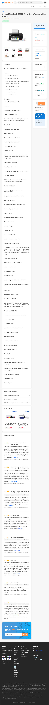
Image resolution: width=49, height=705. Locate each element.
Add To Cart (41, 104)
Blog (15, 668)
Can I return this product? (11, 399)
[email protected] (38, 650)
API (34, 657)
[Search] (40, 2)
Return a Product (25, 650)
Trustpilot (16, 672)
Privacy (15, 676)
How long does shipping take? (12, 395)
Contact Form (36, 648)
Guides (15, 670)
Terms (15, 674)
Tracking (33, 6)
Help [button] (45, 6)
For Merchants (36, 659)
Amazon (13, 629)
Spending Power (25, 648)
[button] (15, 2)
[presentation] (28, 418)
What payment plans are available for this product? (16, 402)
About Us (40, 6)
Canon (3, 11)
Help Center (24, 656)
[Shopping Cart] (45, 2)
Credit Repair (17, 665)
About (15, 648)
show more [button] (15, 457)
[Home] (7, 3)
